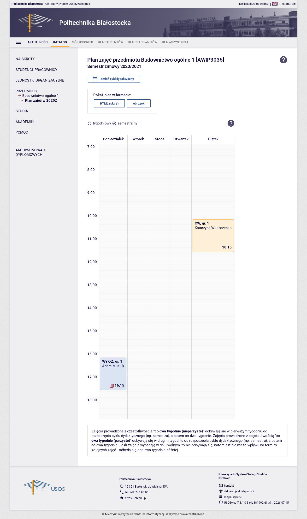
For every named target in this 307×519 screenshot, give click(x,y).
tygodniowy (102, 123)
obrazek (138, 103)
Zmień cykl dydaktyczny (117, 79)
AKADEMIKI (25, 122)
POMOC (22, 132)
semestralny (127, 123)
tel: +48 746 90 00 (136, 492)
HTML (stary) (109, 103)
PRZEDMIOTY (26, 91)
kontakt (229, 485)
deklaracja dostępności (239, 491)
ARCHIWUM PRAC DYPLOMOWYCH (30, 152)
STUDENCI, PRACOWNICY (36, 70)
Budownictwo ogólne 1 (40, 96)
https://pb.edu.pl (136, 498)
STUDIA (22, 111)
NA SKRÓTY (25, 59)
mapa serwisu (233, 497)
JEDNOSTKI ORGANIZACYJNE (40, 80)
